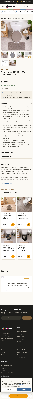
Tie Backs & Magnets (8, 11)
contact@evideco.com (7, 365)
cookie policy (22, 384)
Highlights (4, 103)
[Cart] (30, 6)
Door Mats (20, 11)
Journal (3, 352)
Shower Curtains (21, 339)
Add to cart (19, 396)
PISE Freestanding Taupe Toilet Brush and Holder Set (8, 217)
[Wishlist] (27, 6)
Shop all (19, 341)
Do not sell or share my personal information (11, 386)
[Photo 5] (4, 62)
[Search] (21, 6)
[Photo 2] (12, 55)
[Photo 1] (4, 55)
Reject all (9, 389)
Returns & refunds (22, 352)
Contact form (4, 370)
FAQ (18, 355)
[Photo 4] (28, 55)
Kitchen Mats (20, 336)
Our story (3, 349)
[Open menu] (2, 6)
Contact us (4, 355)
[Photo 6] (12, 62)
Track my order (21, 357)
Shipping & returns (6, 156)
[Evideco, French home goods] (11, 7)
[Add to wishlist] (13, 199)
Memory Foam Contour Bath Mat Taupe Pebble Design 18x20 (23, 218)
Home (2, 16)
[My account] (24, 6)
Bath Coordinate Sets (22, 331)
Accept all (24, 389)
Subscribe (27, 318)
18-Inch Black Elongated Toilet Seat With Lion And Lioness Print (8, 249)
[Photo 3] (20, 55)
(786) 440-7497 (5, 368)
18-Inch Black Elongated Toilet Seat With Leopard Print (23, 248)
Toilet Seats (8, 16)
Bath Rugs (19, 334)
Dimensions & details (7, 152)
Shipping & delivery (22, 349)
